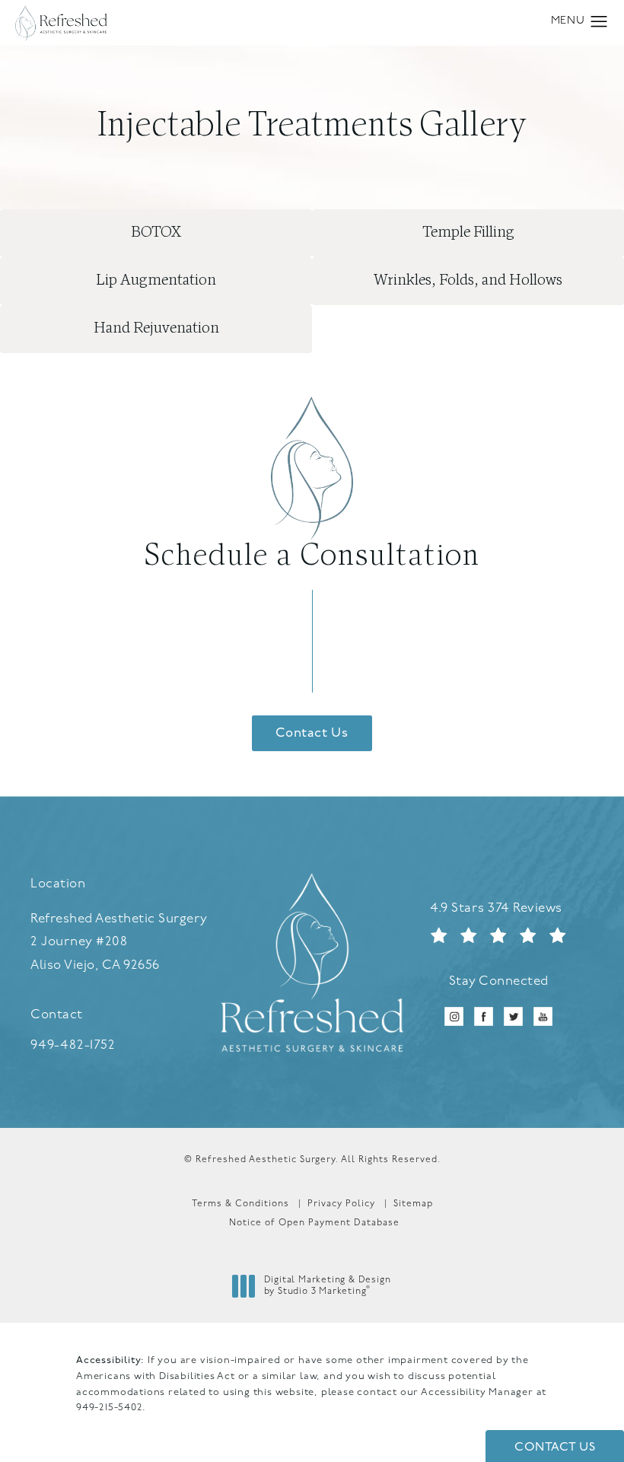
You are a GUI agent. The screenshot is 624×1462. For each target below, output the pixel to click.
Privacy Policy (341, 1204)
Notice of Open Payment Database (314, 1223)
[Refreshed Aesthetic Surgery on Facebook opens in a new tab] (483, 1016)
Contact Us (312, 733)
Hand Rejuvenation (156, 328)
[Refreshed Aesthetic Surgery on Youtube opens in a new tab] (542, 1016)
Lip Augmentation (156, 280)
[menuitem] (453, 1016)
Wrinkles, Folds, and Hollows (468, 280)
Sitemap (413, 1204)
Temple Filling (468, 232)
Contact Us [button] (554, 1447)
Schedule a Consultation (312, 557)
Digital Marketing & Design (327, 1288)
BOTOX (156, 232)
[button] (599, 22)
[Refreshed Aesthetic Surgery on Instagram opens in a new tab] (453, 1016)
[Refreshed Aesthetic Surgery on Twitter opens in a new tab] (513, 1016)
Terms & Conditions (240, 1204)
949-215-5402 (109, 1408)
